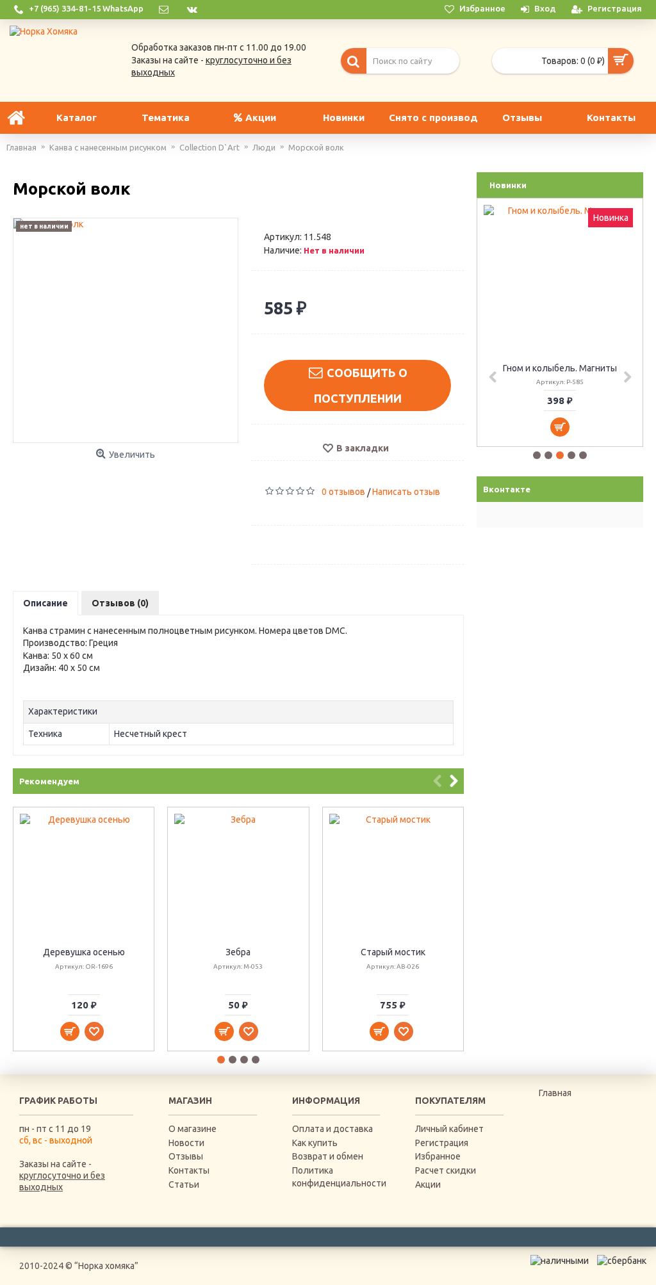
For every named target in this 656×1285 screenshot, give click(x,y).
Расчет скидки (445, 1170)
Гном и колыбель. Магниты (560, 368)
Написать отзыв (406, 492)
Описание (45, 603)
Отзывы (185, 1156)
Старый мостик (393, 952)
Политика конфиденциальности (336, 1176)
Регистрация (441, 1143)
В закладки (362, 448)
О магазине (192, 1129)
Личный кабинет (449, 1129)
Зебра (238, 952)
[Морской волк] (125, 330)
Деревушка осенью (84, 952)
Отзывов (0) (120, 603)
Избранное (438, 1156)
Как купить (315, 1143)
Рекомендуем (49, 781)
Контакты (188, 1170)
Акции (428, 1184)
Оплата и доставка (332, 1129)
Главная (555, 1093)
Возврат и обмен (327, 1156)
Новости (186, 1143)
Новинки (508, 185)
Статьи (183, 1184)
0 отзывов (343, 492)
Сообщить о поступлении (360, 385)
